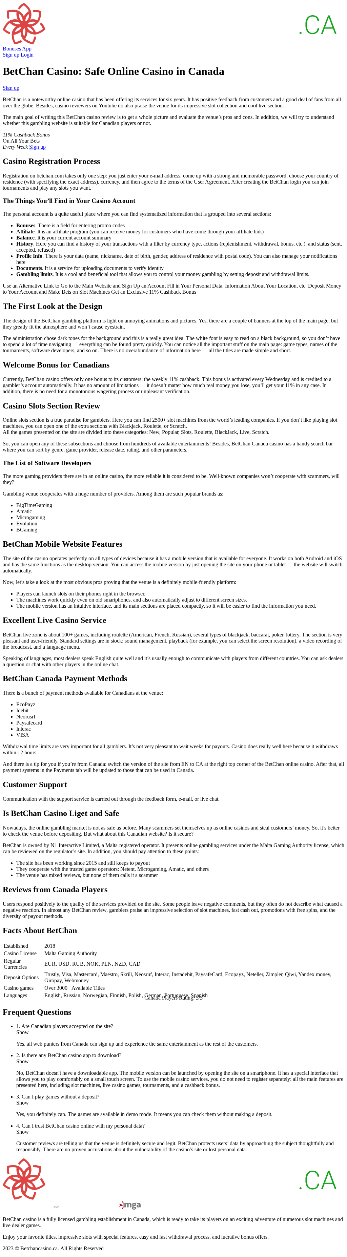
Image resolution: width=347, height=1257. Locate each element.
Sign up (11, 55)
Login (27, 55)
